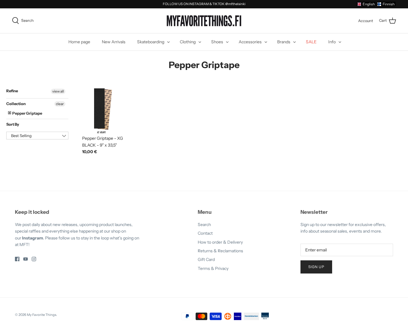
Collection (16, 103)
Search (204, 224)
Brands (283, 41)
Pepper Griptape (27, 113)
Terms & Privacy (213, 268)
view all (58, 91)
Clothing (188, 41)
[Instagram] (34, 259)
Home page (79, 41)
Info (332, 41)
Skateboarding (150, 41)
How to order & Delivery (220, 242)
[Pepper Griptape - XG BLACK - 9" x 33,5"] (103, 110)
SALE (311, 41)
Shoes (217, 41)
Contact (205, 233)
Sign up (316, 267)
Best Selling (21, 135)
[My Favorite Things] (204, 20)
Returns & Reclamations (220, 250)
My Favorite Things (41, 315)
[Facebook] (17, 259)
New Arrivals (113, 41)
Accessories (250, 41)
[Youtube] (25, 259)
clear (60, 104)
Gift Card (206, 259)
